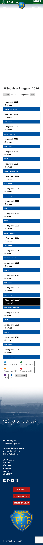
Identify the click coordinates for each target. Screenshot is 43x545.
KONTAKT (7, 474)
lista (14, 95)
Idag (32, 94)
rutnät (6, 95)
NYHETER (7, 468)
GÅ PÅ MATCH (9, 460)
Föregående (24, 95)
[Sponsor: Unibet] (36, 3)
